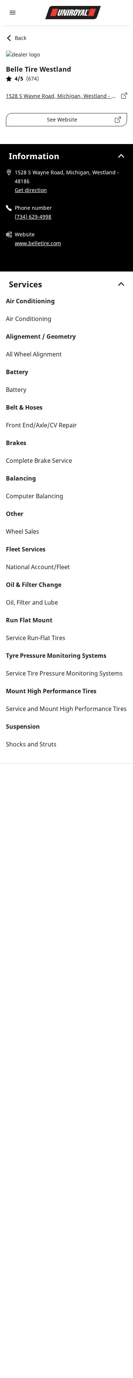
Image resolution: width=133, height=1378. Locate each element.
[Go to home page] (73, 12)
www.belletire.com (38, 243)
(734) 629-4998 (33, 216)
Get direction (31, 190)
